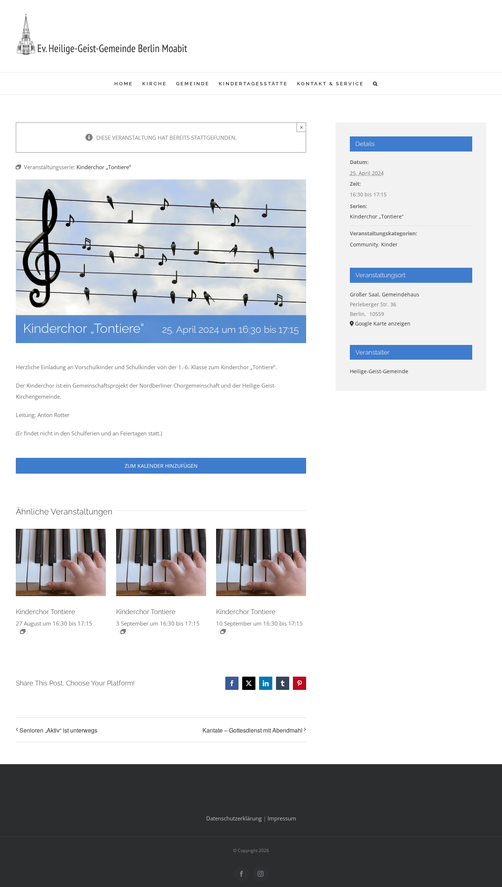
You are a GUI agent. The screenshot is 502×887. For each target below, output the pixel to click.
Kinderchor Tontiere (45, 612)
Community (364, 244)
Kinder (389, 244)
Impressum (282, 818)
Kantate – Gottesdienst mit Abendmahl (252, 730)
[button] (376, 83)
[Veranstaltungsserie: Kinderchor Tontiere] (22, 631)
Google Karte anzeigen (382, 323)
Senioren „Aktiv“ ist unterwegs (58, 730)
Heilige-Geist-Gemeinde (379, 371)
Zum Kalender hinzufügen (161, 466)
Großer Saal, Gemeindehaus (384, 294)
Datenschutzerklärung (234, 818)
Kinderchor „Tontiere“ (377, 216)
